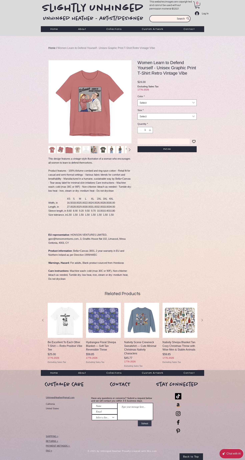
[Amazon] (178, 405)
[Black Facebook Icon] (178, 422)
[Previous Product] (43, 320)
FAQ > (49, 450)
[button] (197, 5)
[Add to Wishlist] (194, 141)
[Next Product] (202, 320)
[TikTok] (178, 396)
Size (141, 110)
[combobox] (167, 102)
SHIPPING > (52, 436)
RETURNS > (52, 441)
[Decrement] (140, 130)
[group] (122, 339)
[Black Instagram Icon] (178, 413)
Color (141, 96)
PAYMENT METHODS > (58, 446)
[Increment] (150, 130)
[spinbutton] (145, 130)
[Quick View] (65, 320)
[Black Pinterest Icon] (178, 431)
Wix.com (152, 451)
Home (52, 48)
